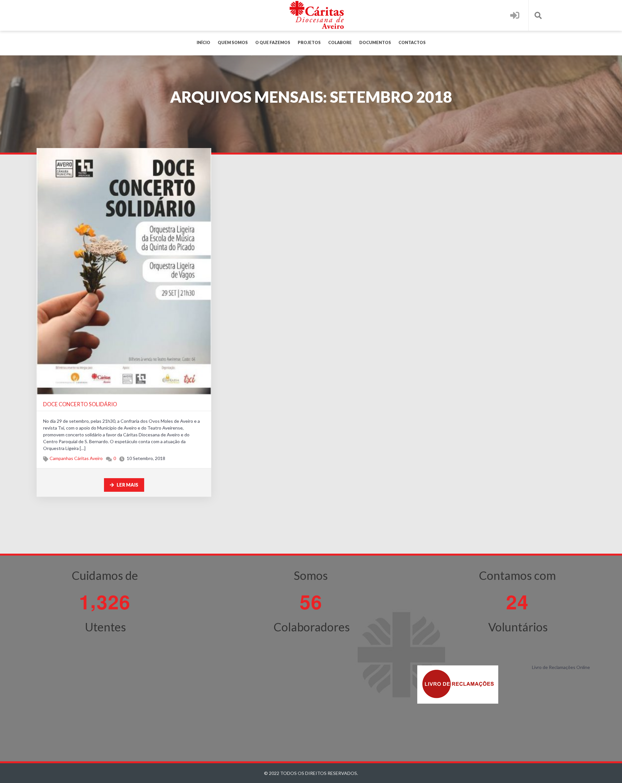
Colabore (340, 42)
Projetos (309, 42)
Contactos (412, 42)
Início (203, 42)
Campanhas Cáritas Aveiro (76, 458)
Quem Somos (233, 42)
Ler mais (127, 485)
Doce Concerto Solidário (80, 404)
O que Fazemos (272, 42)
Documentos (375, 42)
